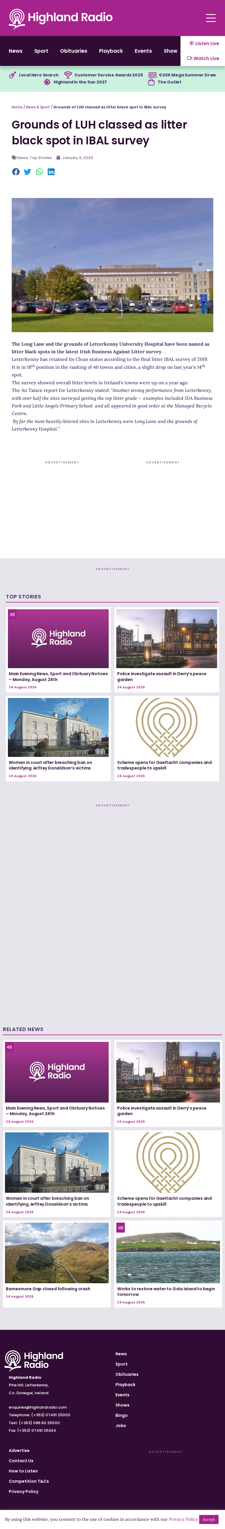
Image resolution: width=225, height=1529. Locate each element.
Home (17, 107)
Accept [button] (209, 1519)
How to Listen (23, 1471)
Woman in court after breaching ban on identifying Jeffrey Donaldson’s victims (50, 765)
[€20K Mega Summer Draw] (152, 75)
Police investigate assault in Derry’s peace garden (161, 676)
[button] (16, 172)
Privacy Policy (23, 1491)
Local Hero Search (39, 75)
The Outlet (169, 82)
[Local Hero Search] (12, 75)
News (16, 51)
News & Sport (38, 107)
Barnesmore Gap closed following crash (48, 1289)
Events (143, 51)
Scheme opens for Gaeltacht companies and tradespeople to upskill (164, 765)
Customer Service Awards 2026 (108, 75)
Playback (111, 51)
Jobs (120, 1426)
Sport (41, 51)
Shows (172, 51)
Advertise (19, 1450)
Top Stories (41, 158)
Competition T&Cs (29, 1481)
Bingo (121, 1415)
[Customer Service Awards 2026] (67, 75)
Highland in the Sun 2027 (80, 82)
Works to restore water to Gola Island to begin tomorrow (166, 1292)
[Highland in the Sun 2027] (47, 82)
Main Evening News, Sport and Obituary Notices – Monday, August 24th (58, 676)
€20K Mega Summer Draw (187, 75)
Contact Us (21, 1461)
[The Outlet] (151, 82)
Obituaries (73, 51)
